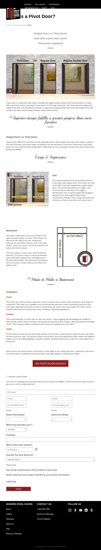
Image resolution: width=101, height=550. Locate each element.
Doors (8, 509)
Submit (18, 489)
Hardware (10, 519)
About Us (10, 524)
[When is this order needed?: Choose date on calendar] (36, 449)
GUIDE (29, 25)
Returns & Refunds (14, 534)
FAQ (8, 529)
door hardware (28, 339)
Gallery (9, 514)
